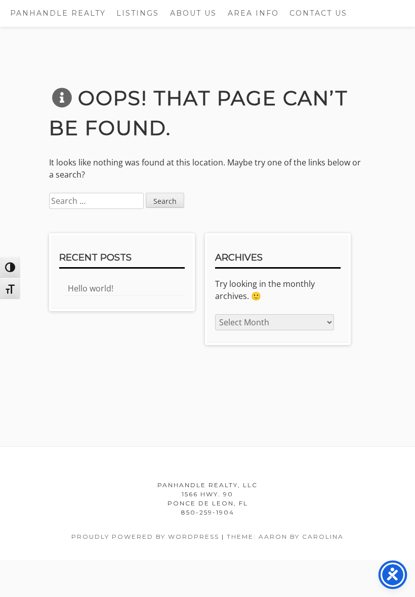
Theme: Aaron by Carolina (285, 536)
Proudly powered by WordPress (145, 536)
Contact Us (318, 13)
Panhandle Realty (58, 13)
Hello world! (90, 288)
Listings (137, 13)
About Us (193, 13)
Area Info (253, 13)
